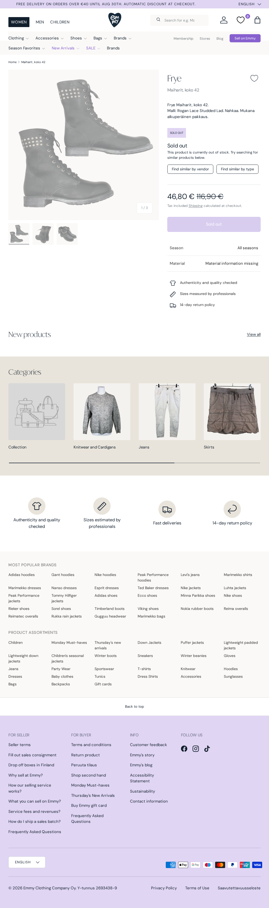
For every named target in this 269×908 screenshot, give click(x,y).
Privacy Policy (164, 888)
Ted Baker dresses (153, 587)
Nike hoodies (105, 574)
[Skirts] (232, 411)
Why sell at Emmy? (25, 775)
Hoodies (231, 668)
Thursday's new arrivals (108, 645)
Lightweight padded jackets (241, 645)
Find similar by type (237, 169)
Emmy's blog (141, 765)
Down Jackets (149, 642)
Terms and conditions (91, 744)
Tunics (100, 676)
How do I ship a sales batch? (34, 821)
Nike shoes (233, 595)
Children (59, 22)
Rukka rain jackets (66, 616)
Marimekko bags (151, 616)
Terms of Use (197, 888)
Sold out (214, 224)
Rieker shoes (18, 608)
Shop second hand (88, 775)
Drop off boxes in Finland (31, 765)
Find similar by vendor (190, 169)
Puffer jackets (192, 642)
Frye (174, 78)
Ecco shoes (147, 595)
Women (19, 22)
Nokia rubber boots (197, 608)
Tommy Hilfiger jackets (64, 598)
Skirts (209, 447)
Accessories (191, 676)
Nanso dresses (64, 587)
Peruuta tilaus (84, 765)
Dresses (15, 676)
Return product (85, 755)
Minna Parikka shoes (198, 595)
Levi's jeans (190, 574)
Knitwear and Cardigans (95, 447)
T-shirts (144, 668)
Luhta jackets (235, 587)
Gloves (229, 655)
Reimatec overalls (23, 616)
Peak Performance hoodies (153, 577)
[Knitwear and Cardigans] (102, 411)
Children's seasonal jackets (67, 658)
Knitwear (188, 668)
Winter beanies (193, 655)
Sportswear (104, 668)
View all (254, 334)
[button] (257, 20)
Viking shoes (148, 608)
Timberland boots (110, 608)
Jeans (144, 447)
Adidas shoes (106, 595)
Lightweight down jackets (23, 658)
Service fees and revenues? (34, 811)
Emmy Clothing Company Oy (49, 888)
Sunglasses (233, 676)
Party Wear (60, 668)
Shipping (196, 205)
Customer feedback (148, 744)
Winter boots (106, 655)
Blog (219, 38)
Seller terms (19, 744)
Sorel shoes (61, 608)
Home (12, 62)
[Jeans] (167, 411)
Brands (113, 48)
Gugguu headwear (110, 616)
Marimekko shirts (238, 574)
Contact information (149, 801)
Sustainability (142, 791)
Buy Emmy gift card (89, 805)
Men (40, 22)
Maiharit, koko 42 (33, 62)
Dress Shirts (148, 676)
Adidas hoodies (21, 574)
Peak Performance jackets (23, 598)
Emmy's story (142, 755)
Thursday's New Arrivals (93, 795)
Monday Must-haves (69, 642)
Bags (12, 684)
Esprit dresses (107, 587)
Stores (205, 38)
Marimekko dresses (24, 587)
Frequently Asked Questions (34, 831)
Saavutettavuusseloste (239, 888)
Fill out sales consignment (32, 755)
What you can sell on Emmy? (34, 801)
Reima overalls (236, 608)
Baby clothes (62, 676)
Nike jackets (191, 587)
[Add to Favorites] (254, 78)
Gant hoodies (62, 574)
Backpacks (60, 684)
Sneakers (145, 655)
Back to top (134, 706)
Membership (183, 38)
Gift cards (103, 684)
